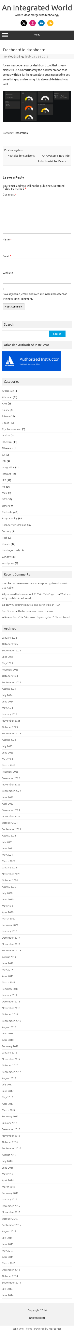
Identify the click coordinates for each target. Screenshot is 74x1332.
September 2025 (11, 650)
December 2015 (11, 1205)
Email (7, 256)
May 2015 (7, 1250)
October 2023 (10, 727)
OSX (4, 499)
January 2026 (9, 637)
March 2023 (8, 765)
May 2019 (7, 969)
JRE (4, 480)
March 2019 (8, 982)
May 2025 (7, 663)
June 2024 (7, 701)
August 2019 (9, 957)
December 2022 (11, 778)
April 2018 (7, 1040)
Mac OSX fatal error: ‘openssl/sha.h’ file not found (41, 617)
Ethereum (7, 448)
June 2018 (7, 1033)
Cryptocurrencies (12, 429)
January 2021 (9, 867)
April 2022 (7, 803)
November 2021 (11, 816)
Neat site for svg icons (19, 155)
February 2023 (10, 771)
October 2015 (10, 1218)
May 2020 (7, 905)
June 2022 (7, 797)
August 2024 (9, 688)
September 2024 (11, 682)
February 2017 (10, 1116)
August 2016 (9, 1154)
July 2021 (7, 842)
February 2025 (10, 669)
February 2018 (10, 1046)
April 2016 (7, 1180)
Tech (4, 537)
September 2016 (11, 1148)
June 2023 (7, 752)
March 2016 (8, 1186)
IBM (4, 461)
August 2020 (9, 886)
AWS (4, 403)
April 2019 (7, 976)
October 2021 (10, 822)
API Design (8, 390)
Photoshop (8, 512)
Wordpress (55, 1328)
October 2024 (10, 675)
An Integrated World (37, 7)
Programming (10, 518)
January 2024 (9, 714)
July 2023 (7, 746)
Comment (10, 194)
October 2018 (10, 1014)
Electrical (7, 442)
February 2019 (10, 988)
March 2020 (8, 918)
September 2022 (11, 790)
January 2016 (9, 1199)
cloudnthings (16, 56)
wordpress (8, 563)
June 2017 (7, 1091)
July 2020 (7, 893)
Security (6, 531)
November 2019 (11, 944)
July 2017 (7, 1084)
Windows (7, 556)
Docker (6, 435)
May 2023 (7, 759)
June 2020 (7, 899)
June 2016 (7, 1167)
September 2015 (11, 1225)
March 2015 (8, 1263)
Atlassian (7, 397)
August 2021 (9, 835)
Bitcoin (6, 416)
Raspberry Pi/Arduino (14, 524)
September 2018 (11, 1020)
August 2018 (9, 1027)
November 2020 (11, 874)
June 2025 (7, 656)
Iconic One (18, 1328)
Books (5, 422)
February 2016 (10, 1193)
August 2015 (9, 1231)
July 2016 (7, 1161)
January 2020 (9, 931)
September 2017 (11, 1071)
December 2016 (11, 1129)
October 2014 (10, 1276)
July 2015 (7, 1237)
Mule (4, 493)
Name (7, 239)
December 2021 (11, 810)
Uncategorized (10, 550)
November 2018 (11, 1008)
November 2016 (11, 1135)
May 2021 (7, 854)
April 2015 (7, 1257)
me (4, 486)
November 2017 (11, 1059)
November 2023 (11, 720)
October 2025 (10, 644)
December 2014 (11, 1269)
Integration (21, 132)
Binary (5, 410)
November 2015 (11, 1212)
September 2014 (11, 1282)
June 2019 (7, 963)
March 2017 (8, 1110)
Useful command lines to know (35, 611)
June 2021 (7, 848)
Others (6, 505)
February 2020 (10, 925)
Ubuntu (6, 544)
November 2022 (11, 784)
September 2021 (11, 829)
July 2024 (7, 695)
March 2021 (8, 861)
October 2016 (10, 1142)
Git (3, 454)
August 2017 (9, 1078)
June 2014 (7, 1295)
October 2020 (10, 880)
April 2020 (7, 912)
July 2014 (7, 1288)
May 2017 (7, 1097)
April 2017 (7, 1103)
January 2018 (9, 1052)
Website (8, 272)
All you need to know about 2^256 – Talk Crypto (29, 594)
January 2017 (9, 1122)
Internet (6, 473)
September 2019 (11, 950)
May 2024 (7, 707)
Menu (37, 34)
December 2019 (11, 937)
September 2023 (11, 733)
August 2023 (9, 739)
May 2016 (7, 1174)
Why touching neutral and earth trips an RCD (34, 604)
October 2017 (10, 1065)
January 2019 (9, 995)
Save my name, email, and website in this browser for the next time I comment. (35, 296)
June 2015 (7, 1244)
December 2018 (11, 1001)
